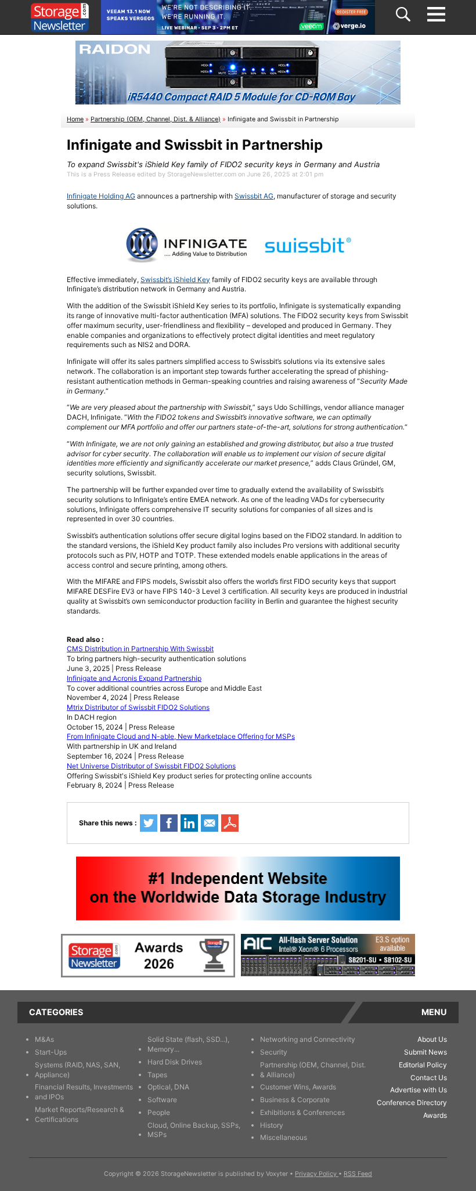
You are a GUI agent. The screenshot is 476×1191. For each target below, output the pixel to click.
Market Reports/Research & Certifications (79, 1114)
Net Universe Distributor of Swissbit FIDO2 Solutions (151, 765)
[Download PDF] (230, 823)
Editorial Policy (423, 1064)
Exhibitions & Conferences (302, 1112)
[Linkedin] (189, 823)
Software (162, 1099)
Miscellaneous (283, 1137)
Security (273, 1052)
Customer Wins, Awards (298, 1086)
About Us (432, 1039)
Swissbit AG (254, 196)
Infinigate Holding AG (101, 196)
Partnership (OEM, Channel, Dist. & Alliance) (156, 119)
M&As (44, 1039)
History (271, 1125)
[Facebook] (169, 823)
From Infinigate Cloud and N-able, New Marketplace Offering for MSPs (181, 736)
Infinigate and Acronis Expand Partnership (134, 678)
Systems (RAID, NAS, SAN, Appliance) (77, 1069)
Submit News (425, 1052)
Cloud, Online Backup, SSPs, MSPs (193, 1130)
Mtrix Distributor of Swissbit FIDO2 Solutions (138, 707)
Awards (435, 1115)
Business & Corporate (295, 1099)
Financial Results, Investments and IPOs (84, 1091)
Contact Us (428, 1077)
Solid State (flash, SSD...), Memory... (188, 1044)
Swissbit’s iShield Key (175, 279)
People (158, 1112)
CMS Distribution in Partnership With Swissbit (140, 648)
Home (75, 119)
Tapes (157, 1074)
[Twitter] (148, 823)
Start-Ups (51, 1052)
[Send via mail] (209, 823)
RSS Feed (358, 1174)
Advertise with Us (418, 1089)
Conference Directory (412, 1102)
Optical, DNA (168, 1086)
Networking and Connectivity (307, 1039)
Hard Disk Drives (174, 1062)
